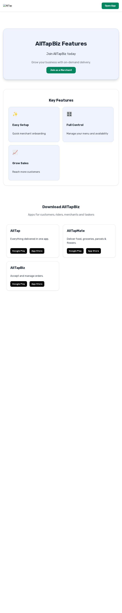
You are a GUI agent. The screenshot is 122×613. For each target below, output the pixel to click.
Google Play (18, 251)
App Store (36, 251)
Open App (110, 5)
